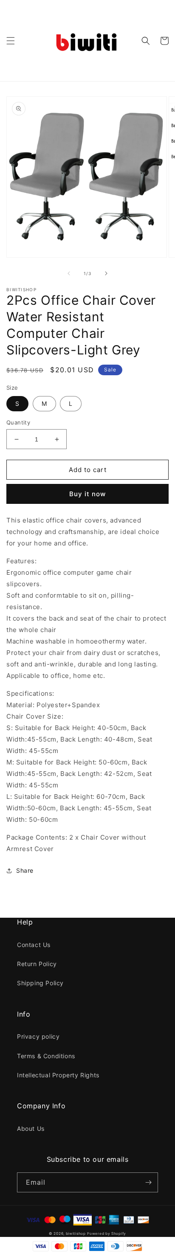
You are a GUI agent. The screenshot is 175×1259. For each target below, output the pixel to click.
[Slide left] (68, 273)
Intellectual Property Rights (58, 1075)
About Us (31, 1128)
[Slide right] (106, 273)
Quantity (18, 422)
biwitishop (76, 1233)
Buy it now (87, 494)
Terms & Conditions (46, 1055)
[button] (10, 40)
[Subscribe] (148, 1182)
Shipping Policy (40, 982)
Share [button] (25, 870)
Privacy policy (38, 1036)
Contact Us (34, 944)
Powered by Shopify (106, 1233)
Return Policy (37, 963)
